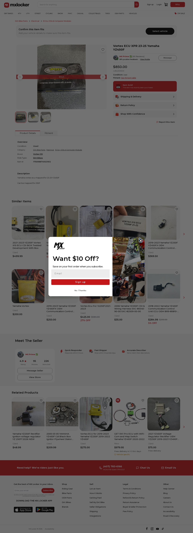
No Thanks (80, 290)
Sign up (80, 282)
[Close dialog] (140, 240)
